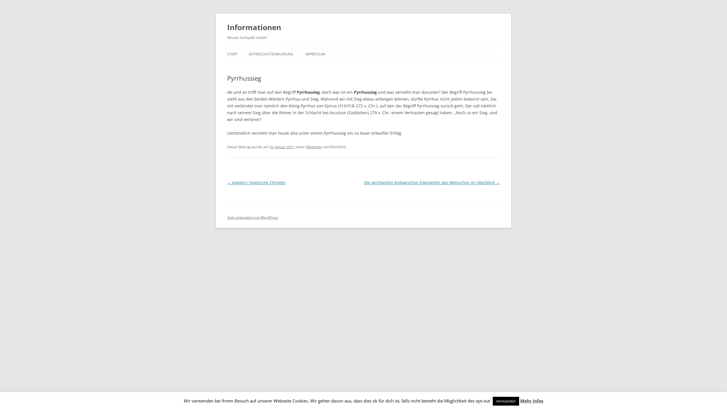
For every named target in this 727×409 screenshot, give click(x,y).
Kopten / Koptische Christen (256, 182)
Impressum (315, 54)
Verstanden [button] (506, 401)
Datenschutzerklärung (271, 54)
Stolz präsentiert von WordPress (252, 217)
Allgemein (314, 146)
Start (232, 54)
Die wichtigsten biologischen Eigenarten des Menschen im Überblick (432, 182)
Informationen (254, 27)
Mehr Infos (531, 401)
